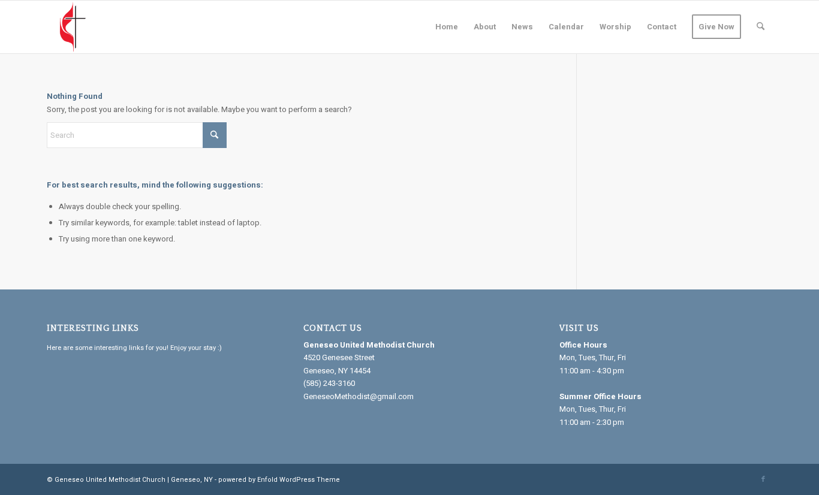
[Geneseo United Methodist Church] (73, 27)
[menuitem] (446, 27)
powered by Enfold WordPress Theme (279, 480)
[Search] (760, 27)
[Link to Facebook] (763, 479)
